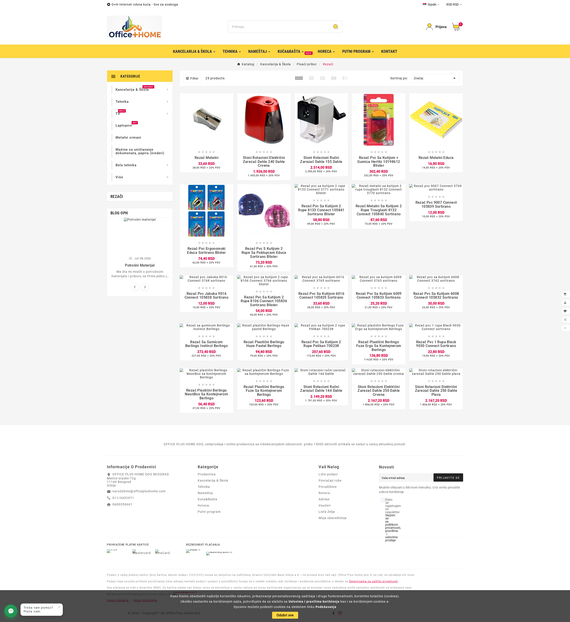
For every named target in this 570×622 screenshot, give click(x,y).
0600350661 (122, 504)
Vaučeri (325, 505)
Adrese (324, 499)
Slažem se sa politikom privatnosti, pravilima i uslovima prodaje (393, 527)
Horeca (203, 505)
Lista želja (327, 511)
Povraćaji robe (330, 480)
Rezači (116, 196)
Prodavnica (207, 474)
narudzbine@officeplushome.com (139, 491)
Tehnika (204, 487)
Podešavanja (326, 607)
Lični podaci (328, 474)
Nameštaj (205, 493)
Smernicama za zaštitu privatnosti (373, 581)
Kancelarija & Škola (213, 480)
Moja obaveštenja (333, 518)
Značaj (435, 78)
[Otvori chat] (10, 611)
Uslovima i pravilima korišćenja (314, 601)
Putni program (209, 511)
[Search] (335, 26)
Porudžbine (328, 487)
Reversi (324, 493)
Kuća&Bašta (207, 499)
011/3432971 (123, 498)
